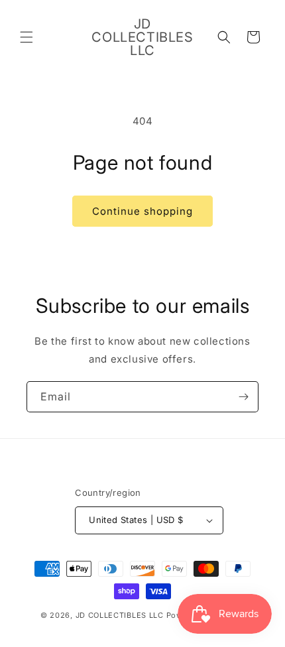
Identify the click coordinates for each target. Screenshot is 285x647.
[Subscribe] (243, 396)
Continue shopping (142, 211)
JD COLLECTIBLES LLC (121, 615)
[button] (26, 37)
